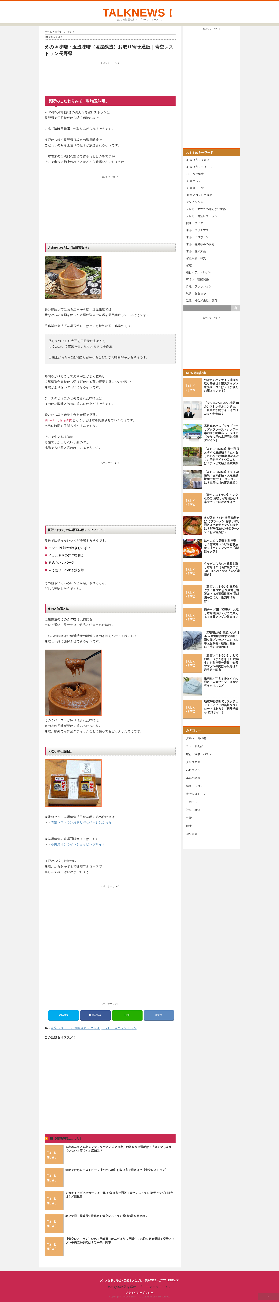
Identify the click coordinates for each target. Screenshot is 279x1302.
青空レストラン (62, 1028)
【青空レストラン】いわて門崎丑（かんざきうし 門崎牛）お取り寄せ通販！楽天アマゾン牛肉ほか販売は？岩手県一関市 (221, 662)
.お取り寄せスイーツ (199, 167)
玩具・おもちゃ (196, 293)
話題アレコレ (194, 786)
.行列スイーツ (195, 188)
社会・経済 (193, 809)
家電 (189, 265)
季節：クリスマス (197, 230)
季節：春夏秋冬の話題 (200, 244)
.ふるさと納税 (195, 174)
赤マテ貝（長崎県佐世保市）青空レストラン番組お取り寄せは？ (106, 1215)
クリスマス (193, 762)
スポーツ (191, 801)
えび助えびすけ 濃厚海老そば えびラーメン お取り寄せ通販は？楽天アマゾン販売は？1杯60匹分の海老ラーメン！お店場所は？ (222, 525)
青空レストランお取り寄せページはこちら (81, 822)
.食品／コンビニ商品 (199, 195)
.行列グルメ (193, 181)
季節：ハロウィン (197, 237)
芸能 (189, 817)
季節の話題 (193, 778)
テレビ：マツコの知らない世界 (206, 209)
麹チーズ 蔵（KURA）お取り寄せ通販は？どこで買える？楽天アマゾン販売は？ (221, 613)
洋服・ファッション (199, 286)
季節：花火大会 (196, 251)
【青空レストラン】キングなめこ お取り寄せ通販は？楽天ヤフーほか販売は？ (221, 498)
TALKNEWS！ (139, 12)
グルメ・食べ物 (196, 738)
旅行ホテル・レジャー (200, 272)
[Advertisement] (110, 75)
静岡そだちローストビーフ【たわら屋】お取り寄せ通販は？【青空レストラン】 (116, 1169)
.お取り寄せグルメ (86, 1028)
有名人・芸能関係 (197, 279)
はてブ (159, 1015)
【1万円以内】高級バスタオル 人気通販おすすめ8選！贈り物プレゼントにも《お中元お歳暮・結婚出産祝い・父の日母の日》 (222, 639)
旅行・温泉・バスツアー (201, 754)
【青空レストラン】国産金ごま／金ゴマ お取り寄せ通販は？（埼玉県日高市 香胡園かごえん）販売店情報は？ (221, 594)
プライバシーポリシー (139, 1292)
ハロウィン (193, 770)
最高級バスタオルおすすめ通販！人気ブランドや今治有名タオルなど (221, 682)
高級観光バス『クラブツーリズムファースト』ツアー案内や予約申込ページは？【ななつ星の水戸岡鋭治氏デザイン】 (221, 433)
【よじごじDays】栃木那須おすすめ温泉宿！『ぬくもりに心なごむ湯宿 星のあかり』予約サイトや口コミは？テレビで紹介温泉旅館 (221, 456)
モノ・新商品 (194, 746)
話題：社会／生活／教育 (201, 300)
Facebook (96, 1015)
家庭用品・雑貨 (196, 258)
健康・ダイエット (197, 223)
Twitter (65, 1015)
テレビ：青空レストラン (119, 1028)
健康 (189, 825)
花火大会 (191, 833)
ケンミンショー (196, 202)
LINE (127, 1015)
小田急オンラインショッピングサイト (78, 844)
